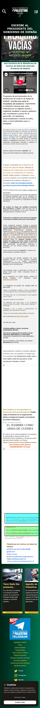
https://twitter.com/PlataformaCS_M (20, 561)
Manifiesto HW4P (20, 642)
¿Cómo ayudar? (20, 647)
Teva (20, 645)
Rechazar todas (20, 697)
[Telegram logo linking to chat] (20, 629)
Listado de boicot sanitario (20, 663)
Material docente (20, 655)
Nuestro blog (20, 650)
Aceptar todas (20, 702)
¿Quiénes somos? (20, 666)
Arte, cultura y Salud (20, 653)
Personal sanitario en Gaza (20, 658)
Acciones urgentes (20, 660)
